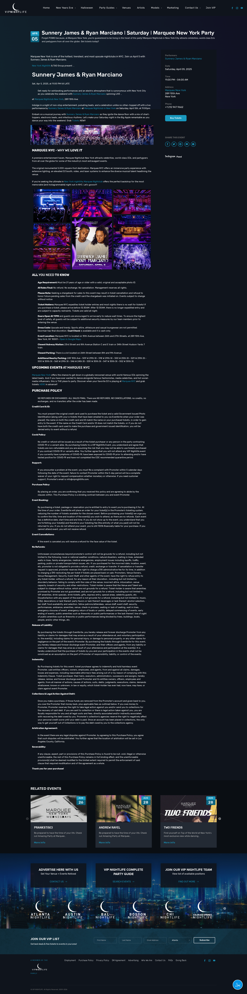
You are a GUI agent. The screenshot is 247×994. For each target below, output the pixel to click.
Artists (141, 7)
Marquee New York (41, 375)
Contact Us (191, 7)
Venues (126, 7)
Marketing (173, 7)
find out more (186, 881)
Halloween (87, 7)
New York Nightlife (41, 65)
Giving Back (181, 960)
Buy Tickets (175, 118)
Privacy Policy (102, 960)
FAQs (170, 960)
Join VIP (210, 7)
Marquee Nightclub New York (49, 99)
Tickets (75, 120)
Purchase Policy (86, 960)
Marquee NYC (129, 381)
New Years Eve (64, 7)
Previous (27, 819)
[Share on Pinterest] (180, 144)
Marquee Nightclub (93, 181)
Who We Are (146, 960)
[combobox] (180, 940)
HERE (42, 384)
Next (220, 819)
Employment (70, 960)
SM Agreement (118, 960)
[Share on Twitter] (174, 144)
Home (46, 7)
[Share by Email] (193, 144)
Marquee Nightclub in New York (100, 108)
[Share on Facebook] (167, 144)
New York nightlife (73, 181)
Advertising (133, 960)
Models (155, 7)
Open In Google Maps (70, 339)
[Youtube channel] (186, 144)
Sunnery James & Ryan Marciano (89, 94)
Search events (122, 881)
